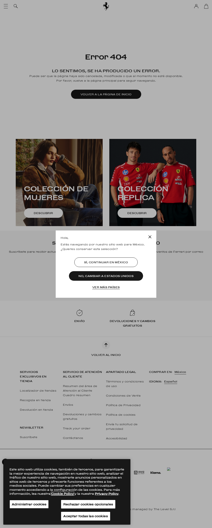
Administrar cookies (29, 504)
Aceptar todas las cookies (85, 516)
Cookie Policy (62, 493)
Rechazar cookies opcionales (88, 504)
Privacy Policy (106, 493)
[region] (66, 492)
